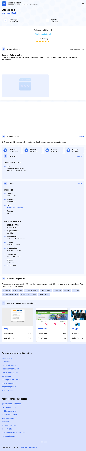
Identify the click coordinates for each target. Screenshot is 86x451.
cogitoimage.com (9, 387)
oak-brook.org (8, 383)
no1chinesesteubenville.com (13, 432)
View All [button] (81, 136)
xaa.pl (6, 329)
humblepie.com (8, 436)
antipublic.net (7, 390)
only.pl (75, 329)
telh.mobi (6, 422)
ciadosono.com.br (9, 414)
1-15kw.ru (6, 362)
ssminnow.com (8, 418)
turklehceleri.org (9, 411)
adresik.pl (42, 329)
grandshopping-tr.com (11, 404)
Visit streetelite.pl (9, 13)
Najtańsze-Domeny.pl (15, 207)
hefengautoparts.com (11, 379)
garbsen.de (6, 376)
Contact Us (43, 442)
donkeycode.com (9, 425)
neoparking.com (9, 407)
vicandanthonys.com (10, 369)
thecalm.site (7, 429)
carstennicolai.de (9, 365)
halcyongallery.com (10, 372)
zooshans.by (7, 358)
